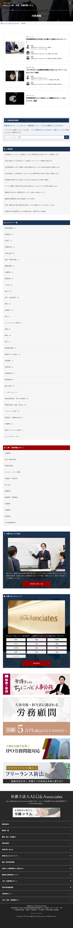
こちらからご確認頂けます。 (13, 132)
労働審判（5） (9, 424)
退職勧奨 (7, 491)
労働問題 (7, 453)
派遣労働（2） (9, 367)
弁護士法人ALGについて (10, 856)
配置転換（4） (9, 278)
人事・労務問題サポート (9, 881)
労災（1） (8, 341)
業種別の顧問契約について (10, 875)
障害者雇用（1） (10, 379)
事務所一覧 (5, 830)
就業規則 (7, 516)
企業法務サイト (7, 893)
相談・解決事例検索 (8, 862)
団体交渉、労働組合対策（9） (14, 417)
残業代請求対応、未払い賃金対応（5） (17, 398)
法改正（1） (9, 240)
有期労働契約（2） (11, 228)
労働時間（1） (9, 272)
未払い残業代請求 (10, 459)
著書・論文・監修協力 (9, 837)
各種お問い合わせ (7, 849)
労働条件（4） (9, 310)
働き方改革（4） (10, 386)
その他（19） (9, 285)
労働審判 (7, 503)
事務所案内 (5, 824)
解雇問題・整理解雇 (11, 497)
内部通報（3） (9, 360)
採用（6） (8, 304)
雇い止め (7, 484)
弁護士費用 (5, 843)
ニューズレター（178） (12, 436)
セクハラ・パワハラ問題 (12, 472)
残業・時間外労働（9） (12, 259)
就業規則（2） (9, 234)
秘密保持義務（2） (11, 348)
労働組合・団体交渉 (11, 478)
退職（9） (8, 329)
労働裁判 (7, 510)
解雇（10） (8, 335)
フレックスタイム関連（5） (13, 323)
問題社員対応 (9, 465)
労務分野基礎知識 (7, 887)
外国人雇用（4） (10, 253)
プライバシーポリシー (36, 913)
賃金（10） (8, 291)
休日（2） (8, 316)
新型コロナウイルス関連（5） (14, 430)
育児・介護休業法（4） (12, 297)
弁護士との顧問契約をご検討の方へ (13, 868)
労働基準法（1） (10, 247)
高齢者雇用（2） (10, 373)
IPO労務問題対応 (10, 522)
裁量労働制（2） (10, 266)
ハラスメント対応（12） (12, 411)
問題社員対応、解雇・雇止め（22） (16, 405)
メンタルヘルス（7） (11, 392)
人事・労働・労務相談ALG (10, 900)
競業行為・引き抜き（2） (13, 354)
